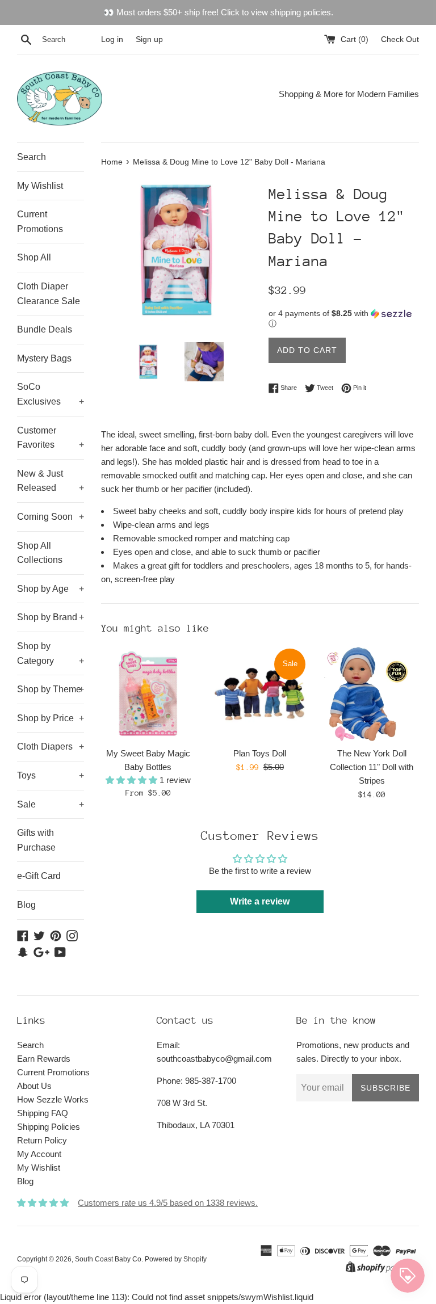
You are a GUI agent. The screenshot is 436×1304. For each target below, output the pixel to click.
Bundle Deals (44, 329)
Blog (26, 905)
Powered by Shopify (176, 1259)
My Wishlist (40, 186)
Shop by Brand (50, 617)
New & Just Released (50, 481)
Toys (50, 775)
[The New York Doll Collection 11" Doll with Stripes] (371, 694)
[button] (344, 318)
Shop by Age (50, 589)
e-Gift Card (39, 876)
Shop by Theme (50, 689)
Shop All (34, 257)
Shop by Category (50, 653)
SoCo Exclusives (50, 394)
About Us (34, 1086)
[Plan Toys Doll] (259, 694)
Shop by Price (50, 718)
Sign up (149, 39)
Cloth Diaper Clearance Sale (48, 293)
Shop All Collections (39, 553)
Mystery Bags (44, 358)
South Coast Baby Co (108, 1259)
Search (31, 157)
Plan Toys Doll (259, 753)
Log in (112, 39)
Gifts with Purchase (36, 840)
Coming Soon (50, 516)
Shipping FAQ (42, 1113)
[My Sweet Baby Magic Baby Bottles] (148, 694)
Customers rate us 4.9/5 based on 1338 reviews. (168, 1203)
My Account (39, 1154)
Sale (50, 804)
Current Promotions (40, 221)
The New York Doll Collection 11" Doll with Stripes (371, 766)
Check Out (400, 39)
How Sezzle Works (53, 1099)
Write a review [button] (260, 901)
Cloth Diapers (50, 746)
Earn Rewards (43, 1058)
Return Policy (42, 1140)
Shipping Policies (48, 1126)
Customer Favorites (50, 438)
